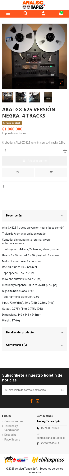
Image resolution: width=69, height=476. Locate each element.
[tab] (34, 216)
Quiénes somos (13, 421)
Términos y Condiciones (11, 427)
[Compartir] (4, 186)
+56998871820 (50, 428)
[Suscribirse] (63, 390)
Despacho (10, 434)
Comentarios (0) (16, 344)
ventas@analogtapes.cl (51, 437)
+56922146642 (50, 443)
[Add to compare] (51, 172)
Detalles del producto (20, 332)
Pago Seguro (12, 439)
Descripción (14, 215)
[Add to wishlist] (18, 172)
